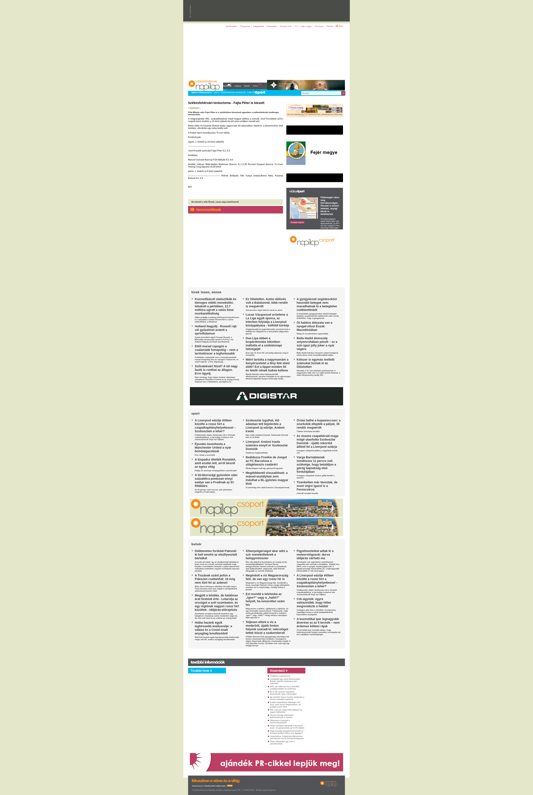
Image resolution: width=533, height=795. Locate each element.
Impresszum (197, 786)
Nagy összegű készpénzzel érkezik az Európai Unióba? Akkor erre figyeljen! (286, 732)
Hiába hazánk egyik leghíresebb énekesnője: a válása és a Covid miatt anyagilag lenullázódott (213, 628)
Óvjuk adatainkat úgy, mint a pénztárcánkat (282, 742)
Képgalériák (258, 26)
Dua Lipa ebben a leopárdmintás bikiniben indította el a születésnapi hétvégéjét (264, 343)
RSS (341, 26)
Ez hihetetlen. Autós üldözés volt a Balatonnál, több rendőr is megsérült (267, 302)
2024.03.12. (194, 108)
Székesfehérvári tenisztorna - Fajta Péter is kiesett (243, 92)
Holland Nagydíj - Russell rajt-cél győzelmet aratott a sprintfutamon (216, 329)
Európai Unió (285, 26)
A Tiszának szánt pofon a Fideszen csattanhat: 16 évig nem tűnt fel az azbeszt (215, 579)
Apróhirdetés (231, 26)
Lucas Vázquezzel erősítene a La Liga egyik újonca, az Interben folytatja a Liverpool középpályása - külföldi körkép (267, 320)
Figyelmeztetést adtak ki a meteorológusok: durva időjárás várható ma (315, 554)
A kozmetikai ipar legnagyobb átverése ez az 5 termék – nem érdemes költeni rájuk (318, 622)
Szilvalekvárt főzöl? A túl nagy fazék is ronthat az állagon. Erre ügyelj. (216, 369)
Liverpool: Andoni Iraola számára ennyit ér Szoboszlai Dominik (267, 445)
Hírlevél (330, 26)
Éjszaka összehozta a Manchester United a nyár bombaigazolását (213, 447)
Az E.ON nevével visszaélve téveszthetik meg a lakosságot (283, 693)
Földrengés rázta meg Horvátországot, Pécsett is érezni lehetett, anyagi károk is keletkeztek (329, 205)
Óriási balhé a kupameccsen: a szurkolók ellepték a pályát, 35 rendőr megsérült (318, 424)
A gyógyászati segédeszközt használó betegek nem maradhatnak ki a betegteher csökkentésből (317, 304)
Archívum (319, 26)
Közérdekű (272, 26)
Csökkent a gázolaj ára (280, 676)
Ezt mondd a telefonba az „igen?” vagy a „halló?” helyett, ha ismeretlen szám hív (265, 599)
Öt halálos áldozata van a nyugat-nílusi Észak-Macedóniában (314, 326)
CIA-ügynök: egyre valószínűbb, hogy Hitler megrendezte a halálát (314, 602)
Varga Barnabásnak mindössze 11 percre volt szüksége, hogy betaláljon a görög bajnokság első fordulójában (316, 464)
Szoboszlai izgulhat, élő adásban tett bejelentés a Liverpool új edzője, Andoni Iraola (265, 426)
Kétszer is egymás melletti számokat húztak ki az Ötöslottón (315, 363)
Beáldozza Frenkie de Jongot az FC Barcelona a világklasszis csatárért (266, 461)
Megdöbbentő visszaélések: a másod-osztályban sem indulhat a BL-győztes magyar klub (267, 478)
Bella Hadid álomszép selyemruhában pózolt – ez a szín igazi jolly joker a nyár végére (317, 343)
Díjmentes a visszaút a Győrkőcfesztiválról (280, 721)
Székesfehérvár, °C (249, 84)
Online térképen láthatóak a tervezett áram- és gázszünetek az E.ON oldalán (287, 726)
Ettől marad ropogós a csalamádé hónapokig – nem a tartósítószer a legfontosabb (216, 349)
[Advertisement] (266, 55)
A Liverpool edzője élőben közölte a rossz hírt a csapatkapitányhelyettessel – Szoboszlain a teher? (215, 426)
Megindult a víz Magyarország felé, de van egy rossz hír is (267, 577)
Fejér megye (306, 26)
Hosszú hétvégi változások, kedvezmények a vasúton (282, 716)
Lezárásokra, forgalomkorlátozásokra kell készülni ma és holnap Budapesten (287, 737)
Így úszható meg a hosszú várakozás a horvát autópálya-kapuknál (287, 698)
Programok (245, 26)
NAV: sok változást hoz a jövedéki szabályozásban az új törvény (284, 687)
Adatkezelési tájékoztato (215, 786)
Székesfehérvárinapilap (201, 92)
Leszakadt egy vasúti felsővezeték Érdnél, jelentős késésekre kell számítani (285, 681)
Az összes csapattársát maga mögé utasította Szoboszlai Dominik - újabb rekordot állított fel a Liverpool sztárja (317, 441)
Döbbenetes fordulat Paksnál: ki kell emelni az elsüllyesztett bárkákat (216, 554)
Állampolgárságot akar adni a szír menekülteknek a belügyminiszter (267, 554)
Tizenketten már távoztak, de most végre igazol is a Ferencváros (317, 485)
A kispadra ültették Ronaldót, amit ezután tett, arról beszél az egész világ (215, 463)
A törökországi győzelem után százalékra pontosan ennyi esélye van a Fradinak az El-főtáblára (216, 480)
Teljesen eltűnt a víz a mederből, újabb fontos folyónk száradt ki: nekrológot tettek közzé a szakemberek (267, 627)
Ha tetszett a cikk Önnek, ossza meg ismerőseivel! (215, 202)
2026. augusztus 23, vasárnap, (244, 90)
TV (296, 26)
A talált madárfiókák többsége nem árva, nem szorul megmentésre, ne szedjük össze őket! (285, 704)
